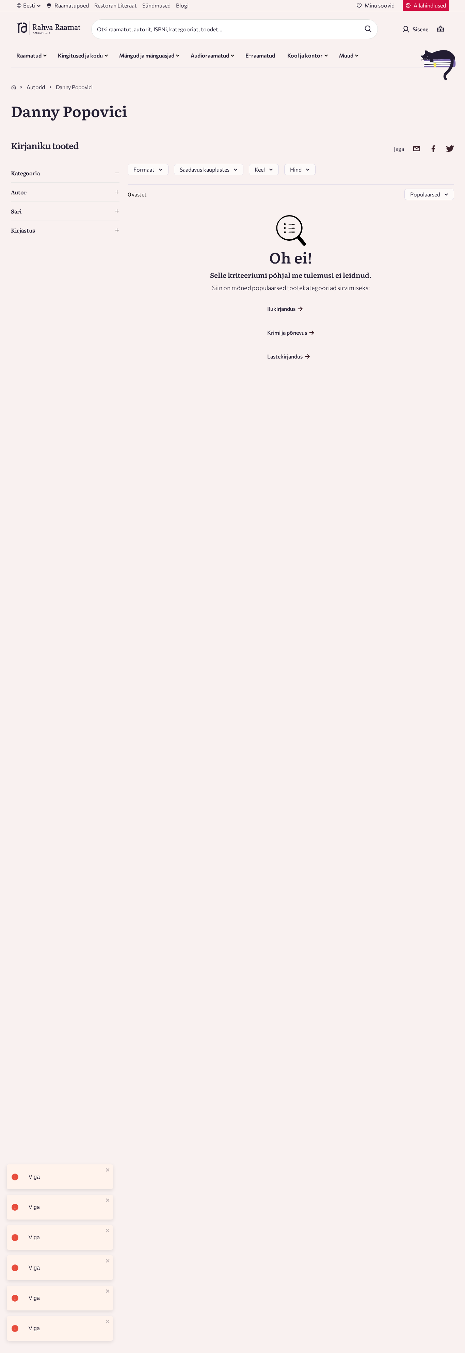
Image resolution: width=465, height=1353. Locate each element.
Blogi (182, 5)
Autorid (36, 87)
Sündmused (156, 5)
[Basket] (440, 29)
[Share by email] (412, 148)
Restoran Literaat (115, 5)
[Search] (368, 29)
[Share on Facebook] (429, 148)
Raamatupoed (71, 5)
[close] (108, 1170)
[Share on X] (445, 148)
